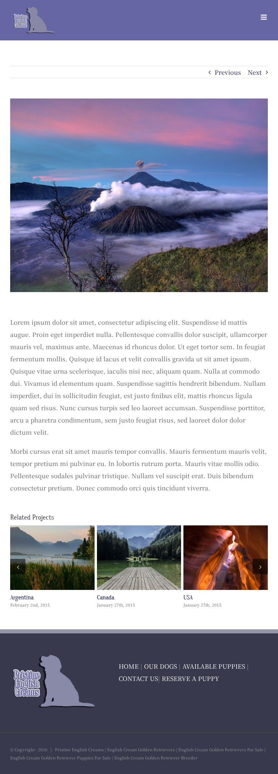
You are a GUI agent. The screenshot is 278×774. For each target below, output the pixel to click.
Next (255, 72)
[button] (17, 566)
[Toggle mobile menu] (264, 17)
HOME (129, 666)
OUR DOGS (160, 666)
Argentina (213, 557)
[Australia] (139, 557)
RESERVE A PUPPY (190, 678)
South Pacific (39, 557)
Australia (126, 557)
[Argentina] (225, 557)
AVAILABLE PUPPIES (213, 666)
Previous (228, 72)
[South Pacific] (52, 557)
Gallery (65, 557)
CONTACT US (138, 678)
